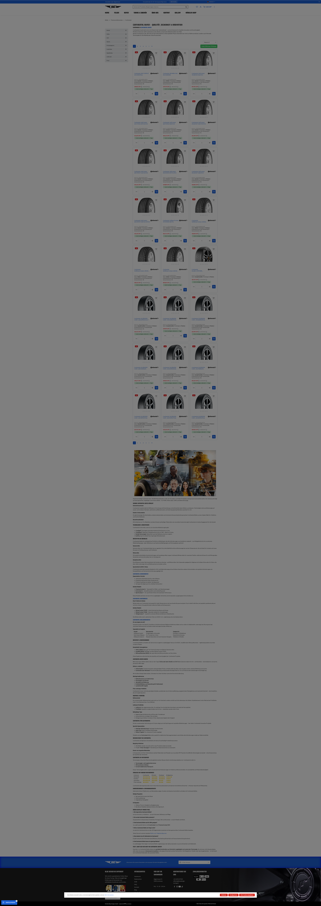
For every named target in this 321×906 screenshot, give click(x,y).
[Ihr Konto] (200, 7)
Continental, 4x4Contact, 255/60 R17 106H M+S (198, 172)
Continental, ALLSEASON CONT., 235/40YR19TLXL (198, 417)
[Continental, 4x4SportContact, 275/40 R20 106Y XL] (175, 205)
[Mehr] (214, 7)
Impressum (137, 876)
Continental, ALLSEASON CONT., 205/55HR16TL (140, 368)
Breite (108, 30)
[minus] (136, 93)
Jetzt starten (173, 1)
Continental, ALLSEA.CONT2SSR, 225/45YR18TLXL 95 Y (197, 270)
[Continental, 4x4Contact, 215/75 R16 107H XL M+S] (146, 107)
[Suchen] (186, 7)
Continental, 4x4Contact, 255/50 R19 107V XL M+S (169, 172)
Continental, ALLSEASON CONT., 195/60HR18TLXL (198, 319)
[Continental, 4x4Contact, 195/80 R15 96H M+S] (204, 58)
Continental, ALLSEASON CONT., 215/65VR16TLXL (169, 368)
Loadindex (109, 49)
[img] (154, 73)
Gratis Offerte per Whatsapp (208, 46)
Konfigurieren (233, 895)
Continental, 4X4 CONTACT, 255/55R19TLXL (141, 74)
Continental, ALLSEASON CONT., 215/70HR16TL (198, 368)
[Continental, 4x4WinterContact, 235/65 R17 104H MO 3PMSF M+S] (146, 254)
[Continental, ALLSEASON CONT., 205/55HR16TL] (146, 352)
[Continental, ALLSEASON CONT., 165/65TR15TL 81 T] (146, 303)
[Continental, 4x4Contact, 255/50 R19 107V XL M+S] (175, 156)
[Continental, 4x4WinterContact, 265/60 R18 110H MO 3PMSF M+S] (175, 254)
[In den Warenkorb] (156, 93)
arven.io (129, 903)
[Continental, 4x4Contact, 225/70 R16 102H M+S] (175, 107)
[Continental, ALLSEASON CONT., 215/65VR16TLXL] (175, 352)
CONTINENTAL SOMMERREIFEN (140, 574)
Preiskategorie (110, 45)
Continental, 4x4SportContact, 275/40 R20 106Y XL (171, 221)
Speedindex (110, 53)
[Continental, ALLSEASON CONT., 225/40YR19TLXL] (146, 401)
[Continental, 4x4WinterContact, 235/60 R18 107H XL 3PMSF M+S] (204, 205)
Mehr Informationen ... (110, 895)
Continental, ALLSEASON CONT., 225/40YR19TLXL (140, 417)
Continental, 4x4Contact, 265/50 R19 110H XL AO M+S (142, 221)
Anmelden (108, 2)
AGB (135, 881)
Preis (108, 60)
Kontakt (136, 887)
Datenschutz (138, 879)
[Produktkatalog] (197, 7)
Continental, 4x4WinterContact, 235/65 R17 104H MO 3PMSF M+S (141, 270)
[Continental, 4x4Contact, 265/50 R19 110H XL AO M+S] (146, 205)
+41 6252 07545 (178, 879)
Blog (135, 890)
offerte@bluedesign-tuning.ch (179, 882)
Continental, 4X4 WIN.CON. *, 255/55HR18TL (170, 74)
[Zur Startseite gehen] (113, 7)
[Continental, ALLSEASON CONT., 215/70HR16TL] (204, 352)
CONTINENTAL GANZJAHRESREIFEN (141, 620)
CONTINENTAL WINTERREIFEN (140, 598)
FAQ (135, 884)
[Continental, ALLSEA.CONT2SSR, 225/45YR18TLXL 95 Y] (204, 254)
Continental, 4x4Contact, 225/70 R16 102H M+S (169, 123)
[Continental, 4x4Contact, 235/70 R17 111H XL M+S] (146, 156)
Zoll (108, 38)
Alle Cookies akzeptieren (247, 895)
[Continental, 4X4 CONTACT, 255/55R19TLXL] (146, 58)
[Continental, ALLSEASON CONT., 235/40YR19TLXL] (204, 401)
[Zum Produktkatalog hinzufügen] (156, 53)
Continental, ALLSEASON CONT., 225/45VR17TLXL (169, 417)
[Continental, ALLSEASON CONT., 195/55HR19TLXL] (175, 303)
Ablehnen (223, 895)
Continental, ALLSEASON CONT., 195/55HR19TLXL (169, 319)
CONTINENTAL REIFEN (146, 27)
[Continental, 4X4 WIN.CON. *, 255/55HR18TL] (175, 58)
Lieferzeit (109, 56)
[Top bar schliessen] (319, 1)
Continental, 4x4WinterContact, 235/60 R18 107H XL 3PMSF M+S (199, 221)
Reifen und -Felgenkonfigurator (158, 833)
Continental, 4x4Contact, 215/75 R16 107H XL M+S (141, 123)
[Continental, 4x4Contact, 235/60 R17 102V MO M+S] (204, 107)
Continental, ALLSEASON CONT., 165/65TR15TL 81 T (141, 319)
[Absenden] (208, 862)
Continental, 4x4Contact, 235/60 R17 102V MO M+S (199, 123)
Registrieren (117, 2)
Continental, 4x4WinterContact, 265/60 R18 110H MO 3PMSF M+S (170, 270)
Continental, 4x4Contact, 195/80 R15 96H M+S (198, 74)
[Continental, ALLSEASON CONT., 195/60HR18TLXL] (204, 303)
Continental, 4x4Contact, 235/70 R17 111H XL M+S (141, 172)
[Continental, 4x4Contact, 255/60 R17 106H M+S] (204, 156)
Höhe (108, 34)
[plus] (152, 93)
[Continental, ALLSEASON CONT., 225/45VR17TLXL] (175, 401)
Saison (108, 41)
